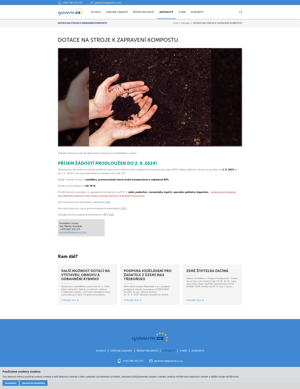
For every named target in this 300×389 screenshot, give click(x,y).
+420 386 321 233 (72, 2)
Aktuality (166, 11)
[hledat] (240, 12)
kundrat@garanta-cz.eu (73, 232)
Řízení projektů (143, 11)
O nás (182, 11)
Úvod (175, 23)
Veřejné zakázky (117, 11)
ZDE (123, 208)
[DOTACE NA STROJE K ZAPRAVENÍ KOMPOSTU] (150, 97)
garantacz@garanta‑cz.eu (108, 2)
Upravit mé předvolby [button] (33, 383)
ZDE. (108, 202)
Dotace (96, 11)
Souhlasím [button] (10, 383)
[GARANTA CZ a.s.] (71, 12)
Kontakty (197, 11)
